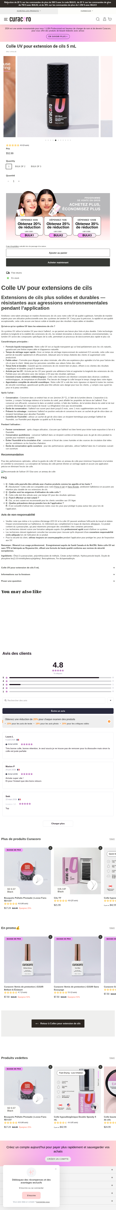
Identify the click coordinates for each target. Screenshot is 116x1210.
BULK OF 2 (20, 166)
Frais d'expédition (12, 246)
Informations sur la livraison (15, 574)
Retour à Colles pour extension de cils (60, 1023)
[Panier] (111, 19)
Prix (8, 148)
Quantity (10, 161)
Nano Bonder (73, 487)
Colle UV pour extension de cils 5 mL (20, 567)
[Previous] (7, 3)
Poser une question (11, 581)
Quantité (10, 175)
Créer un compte (58, 1159)
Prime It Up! (59, 487)
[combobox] (111, 700)
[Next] (107, 3)
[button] (17, 145)
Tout (112, 839)
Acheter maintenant (58, 262)
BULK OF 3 (36, 166)
